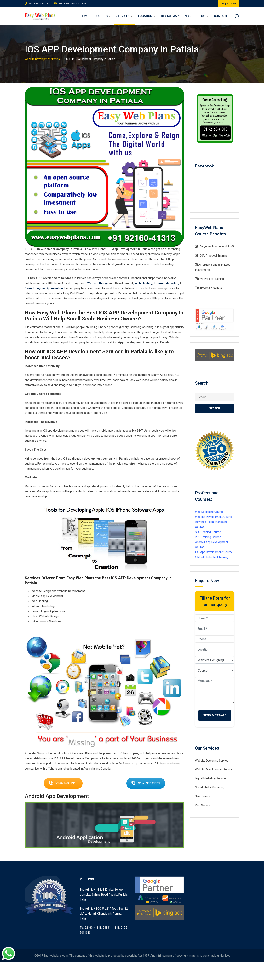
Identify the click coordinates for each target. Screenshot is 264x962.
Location (145, 16)
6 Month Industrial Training (211, 557)
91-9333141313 (149, 783)
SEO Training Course (208, 532)
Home (85, 16)
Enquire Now (229, 3)
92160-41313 (93, 927)
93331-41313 (111, 927)
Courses (101, 16)
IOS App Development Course (214, 552)
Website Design (98, 283)
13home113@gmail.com (72, 3)
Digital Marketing (175, 16)
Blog (201, 16)
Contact (220, 16)
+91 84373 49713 (38, 3)
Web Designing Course (209, 512)
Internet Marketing (166, 283)
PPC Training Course (208, 537)
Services (122, 16)
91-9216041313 (66, 783)
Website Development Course (214, 517)
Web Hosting (143, 283)
